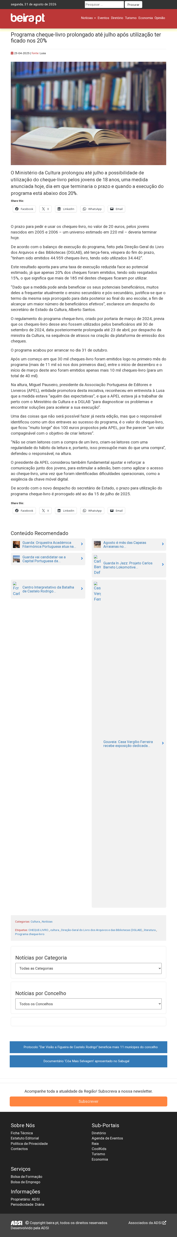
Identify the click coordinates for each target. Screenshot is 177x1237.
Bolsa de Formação (26, 1176)
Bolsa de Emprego (25, 1182)
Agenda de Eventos (107, 1138)
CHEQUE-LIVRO (38, 930)
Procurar (133, 4)
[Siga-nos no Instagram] (162, 4)
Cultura (35, 921)
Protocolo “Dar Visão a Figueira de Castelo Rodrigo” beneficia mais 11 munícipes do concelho (91, 1047)
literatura (150, 930)
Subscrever (88, 1101)
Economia (145, 18)
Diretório (117, 18)
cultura (54, 930)
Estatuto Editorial (25, 1138)
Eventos (103, 18)
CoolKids (99, 1149)
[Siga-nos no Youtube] (154, 4)
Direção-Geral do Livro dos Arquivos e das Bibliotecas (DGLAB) (101, 930)
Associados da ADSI (145, 1223)
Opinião (160, 18)
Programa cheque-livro (29, 934)
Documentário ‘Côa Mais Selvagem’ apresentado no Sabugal (86, 1061)
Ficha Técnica (22, 1133)
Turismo (131, 18)
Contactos (19, 1149)
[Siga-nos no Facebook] (146, 4)
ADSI (45, 1228)
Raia (95, 1143)
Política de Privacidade (29, 1143)
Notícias (87, 18)
